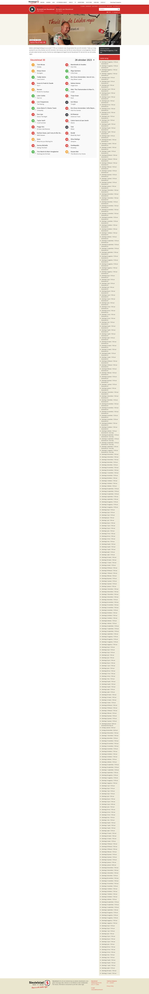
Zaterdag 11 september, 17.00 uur (110, 770)
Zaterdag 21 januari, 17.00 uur (109, 581)
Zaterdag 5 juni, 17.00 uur (107, 807)
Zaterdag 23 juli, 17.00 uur (108, 650)
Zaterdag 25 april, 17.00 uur (108, 124)
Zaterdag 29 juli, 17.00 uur (108, 510)
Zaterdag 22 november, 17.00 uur (109, 209)
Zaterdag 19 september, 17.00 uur (110, 904)
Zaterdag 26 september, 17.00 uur (110, 902)
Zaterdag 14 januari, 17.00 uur (109, 583)
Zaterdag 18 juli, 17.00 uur (108, 81)
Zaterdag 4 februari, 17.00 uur (109, 576)
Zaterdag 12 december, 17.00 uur (109, 873)
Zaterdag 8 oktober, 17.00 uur (109, 620)
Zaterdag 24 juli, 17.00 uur (108, 788)
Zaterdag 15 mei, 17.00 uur (108, 815)
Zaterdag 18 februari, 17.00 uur (109, 570)
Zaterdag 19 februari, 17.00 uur (109, 708)
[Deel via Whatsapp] (105, 42)
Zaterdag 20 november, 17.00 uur (109, 743)
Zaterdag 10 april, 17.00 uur (108, 828)
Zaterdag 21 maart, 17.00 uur (108, 143)
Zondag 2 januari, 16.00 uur (108, 727)
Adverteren (81, 2)
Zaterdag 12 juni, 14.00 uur (108, 804)
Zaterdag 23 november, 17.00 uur (109, 407)
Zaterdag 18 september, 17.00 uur (110, 767)
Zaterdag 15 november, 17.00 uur (109, 213)
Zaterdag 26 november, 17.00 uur (109, 602)
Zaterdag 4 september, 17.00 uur (109, 772)
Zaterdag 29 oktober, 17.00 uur (109, 613)
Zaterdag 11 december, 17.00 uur (109, 735)
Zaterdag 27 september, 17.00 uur (110, 240)
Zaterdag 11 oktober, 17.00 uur (109, 233)
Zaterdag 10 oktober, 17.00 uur (109, 896)
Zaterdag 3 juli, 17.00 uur (107, 796)
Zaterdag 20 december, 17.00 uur (109, 194)
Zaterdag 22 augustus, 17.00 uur (109, 62)
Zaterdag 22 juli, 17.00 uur (108, 512)
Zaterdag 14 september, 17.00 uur (110, 442)
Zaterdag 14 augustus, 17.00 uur (109, 780)
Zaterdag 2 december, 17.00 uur (109, 465)
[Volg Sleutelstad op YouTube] (116, 12)
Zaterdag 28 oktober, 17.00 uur (109, 478)
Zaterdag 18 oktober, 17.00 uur (109, 229)
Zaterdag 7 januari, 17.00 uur (108, 586)
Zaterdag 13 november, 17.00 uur (109, 746)
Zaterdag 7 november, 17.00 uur (109, 886)
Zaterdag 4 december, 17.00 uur (109, 738)
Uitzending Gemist (62, 2)
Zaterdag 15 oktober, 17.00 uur (109, 618)
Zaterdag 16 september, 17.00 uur (110, 494)
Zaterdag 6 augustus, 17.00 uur (109, 644)
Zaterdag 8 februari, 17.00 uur (109, 369)
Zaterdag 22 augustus (115, 2)
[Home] (33, 2)
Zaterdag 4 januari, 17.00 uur (108, 388)
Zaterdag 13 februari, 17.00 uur (109, 849)
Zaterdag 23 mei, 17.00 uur (108, 108)
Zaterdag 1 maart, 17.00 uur (108, 357)
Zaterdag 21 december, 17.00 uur (109, 392)
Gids (53, 2)
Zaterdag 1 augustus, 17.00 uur (109, 73)
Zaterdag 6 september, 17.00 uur (109, 252)
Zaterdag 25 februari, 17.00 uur (109, 568)
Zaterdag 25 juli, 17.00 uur (108, 77)
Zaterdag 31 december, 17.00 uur (109, 589)
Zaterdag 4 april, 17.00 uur (108, 136)
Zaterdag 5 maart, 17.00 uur (108, 702)
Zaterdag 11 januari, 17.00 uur (109, 384)
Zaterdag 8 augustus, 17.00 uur (109, 69)
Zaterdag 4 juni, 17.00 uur (107, 668)
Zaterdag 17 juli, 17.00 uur (108, 791)
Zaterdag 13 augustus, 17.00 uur (109, 642)
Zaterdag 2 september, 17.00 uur (109, 499)
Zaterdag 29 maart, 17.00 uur (108, 341)
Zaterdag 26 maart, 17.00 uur (108, 694)
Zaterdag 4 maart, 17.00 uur (108, 565)
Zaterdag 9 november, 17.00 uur (109, 415)
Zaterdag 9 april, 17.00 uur (108, 689)
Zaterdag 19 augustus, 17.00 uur (109, 504)
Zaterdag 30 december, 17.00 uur (109, 454)
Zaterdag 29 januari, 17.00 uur (109, 716)
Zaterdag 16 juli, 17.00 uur (108, 652)
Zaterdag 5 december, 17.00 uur (109, 875)
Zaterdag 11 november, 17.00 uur (109, 473)
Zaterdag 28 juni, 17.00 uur (108, 291)
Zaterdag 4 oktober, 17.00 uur (109, 237)
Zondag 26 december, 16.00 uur (109, 730)
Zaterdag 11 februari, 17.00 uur (109, 573)
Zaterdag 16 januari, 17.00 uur (109, 859)
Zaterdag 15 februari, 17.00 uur (109, 365)
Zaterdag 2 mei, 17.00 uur (108, 120)
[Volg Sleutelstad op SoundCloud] (119, 12)
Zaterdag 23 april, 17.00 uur (108, 684)
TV (75, 2)
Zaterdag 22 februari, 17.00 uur (109, 361)
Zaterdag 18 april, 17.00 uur (108, 128)
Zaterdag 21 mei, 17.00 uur (108, 673)
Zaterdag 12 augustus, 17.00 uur (109, 507)
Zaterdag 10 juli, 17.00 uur (108, 793)
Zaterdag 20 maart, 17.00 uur (108, 836)
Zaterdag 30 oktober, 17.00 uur (109, 751)
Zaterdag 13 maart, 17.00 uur (108, 838)
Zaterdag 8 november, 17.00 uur (109, 217)
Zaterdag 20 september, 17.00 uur (110, 244)
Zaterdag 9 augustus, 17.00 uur (109, 268)
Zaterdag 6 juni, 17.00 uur (107, 101)
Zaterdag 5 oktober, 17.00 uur (109, 431)
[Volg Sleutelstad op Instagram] (117, 12)
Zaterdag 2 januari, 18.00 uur (108, 865)
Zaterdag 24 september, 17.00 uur (110, 626)
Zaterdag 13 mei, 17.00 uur (108, 539)
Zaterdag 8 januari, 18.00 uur (108, 723)
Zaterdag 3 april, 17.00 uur (108, 830)
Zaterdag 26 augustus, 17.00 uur (109, 502)
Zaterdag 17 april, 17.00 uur (108, 825)
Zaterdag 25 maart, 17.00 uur (108, 557)
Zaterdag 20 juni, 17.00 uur (108, 93)
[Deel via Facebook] (108, 42)
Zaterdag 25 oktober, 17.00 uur (109, 225)
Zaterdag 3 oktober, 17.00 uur (109, 899)
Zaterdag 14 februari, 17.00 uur (109, 163)
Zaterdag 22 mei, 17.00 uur (108, 812)
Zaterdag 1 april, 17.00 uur (108, 554)
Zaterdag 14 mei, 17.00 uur (108, 676)
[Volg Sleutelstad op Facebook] (113, 12)
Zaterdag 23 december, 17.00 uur (109, 457)
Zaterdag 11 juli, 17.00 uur (108, 931)
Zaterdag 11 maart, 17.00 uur (108, 562)
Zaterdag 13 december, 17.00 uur (109, 198)
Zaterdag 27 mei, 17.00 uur (108, 533)
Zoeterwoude (116, 6)
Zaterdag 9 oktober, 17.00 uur (109, 759)
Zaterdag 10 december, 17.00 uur (109, 597)
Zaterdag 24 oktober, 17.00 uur (109, 891)
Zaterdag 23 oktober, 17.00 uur (109, 754)
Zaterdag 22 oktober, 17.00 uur (109, 615)
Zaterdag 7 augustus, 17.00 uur (109, 783)
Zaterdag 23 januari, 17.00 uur (109, 857)
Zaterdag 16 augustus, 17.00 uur (109, 264)
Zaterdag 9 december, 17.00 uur (109, 462)
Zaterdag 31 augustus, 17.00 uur (109, 450)
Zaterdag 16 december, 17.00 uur (109, 459)
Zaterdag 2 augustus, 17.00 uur (109, 271)
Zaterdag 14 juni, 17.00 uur (108, 299)
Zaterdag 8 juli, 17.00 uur (107, 517)
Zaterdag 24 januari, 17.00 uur (109, 174)
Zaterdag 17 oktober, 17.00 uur (109, 894)
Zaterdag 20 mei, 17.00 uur (108, 536)
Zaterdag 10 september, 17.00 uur (110, 631)
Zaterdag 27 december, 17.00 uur (109, 190)
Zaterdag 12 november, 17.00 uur (109, 607)
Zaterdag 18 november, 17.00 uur (109, 470)
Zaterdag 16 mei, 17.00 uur (108, 112)
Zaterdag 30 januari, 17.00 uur (109, 854)
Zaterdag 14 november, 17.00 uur (109, 883)
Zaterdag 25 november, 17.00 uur (109, 467)
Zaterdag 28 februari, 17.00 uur (109, 155)
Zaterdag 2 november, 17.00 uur (109, 419)
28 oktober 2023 (83, 59)
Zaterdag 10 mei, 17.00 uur (108, 318)
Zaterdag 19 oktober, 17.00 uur (109, 427)
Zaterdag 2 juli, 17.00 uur (107, 657)
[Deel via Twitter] (111, 42)
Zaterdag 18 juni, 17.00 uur (108, 663)
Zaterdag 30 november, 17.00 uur (109, 404)
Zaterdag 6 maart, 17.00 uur (108, 841)
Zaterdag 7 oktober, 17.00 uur (109, 486)
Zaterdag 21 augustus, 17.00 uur (109, 778)
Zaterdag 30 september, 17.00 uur (110, 488)
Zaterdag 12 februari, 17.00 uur (109, 710)
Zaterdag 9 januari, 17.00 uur (108, 862)
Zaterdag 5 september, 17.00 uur (109, 910)
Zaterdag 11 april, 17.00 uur (108, 132)
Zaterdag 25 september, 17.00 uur (110, 764)
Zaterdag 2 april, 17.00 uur (108, 692)
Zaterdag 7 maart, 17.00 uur (108, 151)
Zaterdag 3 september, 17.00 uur (109, 634)
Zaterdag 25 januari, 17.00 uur (109, 376)
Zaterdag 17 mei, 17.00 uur (108, 314)
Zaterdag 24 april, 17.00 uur (108, 822)
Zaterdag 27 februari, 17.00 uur (109, 844)
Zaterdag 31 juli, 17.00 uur (108, 785)
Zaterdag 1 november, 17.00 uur (109, 221)
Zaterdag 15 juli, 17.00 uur (108, 515)
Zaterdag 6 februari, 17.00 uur (109, 852)
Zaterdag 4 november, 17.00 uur (109, 475)
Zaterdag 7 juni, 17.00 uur (107, 303)
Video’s (71, 2)
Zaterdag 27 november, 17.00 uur (109, 741)
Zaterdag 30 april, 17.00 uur (108, 681)
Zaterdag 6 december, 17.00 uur (109, 202)
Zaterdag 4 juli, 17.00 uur (107, 85)
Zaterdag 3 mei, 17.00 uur (108, 322)
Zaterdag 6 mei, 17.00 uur (108, 541)
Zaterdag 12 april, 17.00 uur (108, 334)
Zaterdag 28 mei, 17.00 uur (108, 671)
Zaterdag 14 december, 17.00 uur (109, 396)
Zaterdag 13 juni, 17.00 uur (108, 97)
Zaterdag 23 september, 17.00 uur (110, 491)
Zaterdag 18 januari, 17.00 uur (109, 380)
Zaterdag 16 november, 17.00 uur (109, 411)
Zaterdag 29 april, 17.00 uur (108, 544)
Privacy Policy (110, 986)
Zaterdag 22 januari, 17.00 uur (109, 718)
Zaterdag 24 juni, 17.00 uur (108, 523)
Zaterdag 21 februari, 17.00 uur (109, 159)
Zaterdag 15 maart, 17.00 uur (108, 349)
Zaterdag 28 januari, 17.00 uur (109, 578)
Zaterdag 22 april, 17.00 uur (108, 547)
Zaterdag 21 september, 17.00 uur (110, 439)
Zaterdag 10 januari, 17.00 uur (109, 182)
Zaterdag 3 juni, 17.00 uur (107, 531)
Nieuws (42, 2)
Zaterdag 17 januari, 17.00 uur (109, 178)
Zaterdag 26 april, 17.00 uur (108, 326)
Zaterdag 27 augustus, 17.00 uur (109, 636)
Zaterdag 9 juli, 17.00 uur (107, 655)
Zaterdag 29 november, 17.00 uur (109, 205)
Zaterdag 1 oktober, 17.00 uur (109, 623)
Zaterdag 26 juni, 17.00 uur (108, 799)
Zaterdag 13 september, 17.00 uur (110, 248)
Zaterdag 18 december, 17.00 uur (109, 733)
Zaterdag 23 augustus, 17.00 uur (109, 260)
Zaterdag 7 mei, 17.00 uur (108, 679)
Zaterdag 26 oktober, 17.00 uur (109, 423)
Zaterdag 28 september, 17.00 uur (110, 435)
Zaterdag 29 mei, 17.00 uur (108, 809)
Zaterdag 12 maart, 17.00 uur (108, 700)
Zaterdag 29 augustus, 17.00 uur (109, 912)
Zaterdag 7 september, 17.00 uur (109, 446)
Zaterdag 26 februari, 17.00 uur (109, 705)
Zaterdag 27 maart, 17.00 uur (108, 833)
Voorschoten (102, 6)
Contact (103, 2)
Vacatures (89, 2)
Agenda (48, 2)
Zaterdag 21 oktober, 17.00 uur (109, 480)
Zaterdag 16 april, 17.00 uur (108, 687)
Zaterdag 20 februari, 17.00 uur (109, 846)
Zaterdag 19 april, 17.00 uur (108, 330)
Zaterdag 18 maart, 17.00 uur (108, 560)
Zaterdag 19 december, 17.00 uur (109, 870)
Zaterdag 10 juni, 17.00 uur (108, 528)
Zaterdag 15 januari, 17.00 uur (109, 721)
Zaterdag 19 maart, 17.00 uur (108, 697)
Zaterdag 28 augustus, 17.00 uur (109, 775)
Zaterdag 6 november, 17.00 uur (109, 749)
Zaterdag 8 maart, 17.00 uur (108, 353)
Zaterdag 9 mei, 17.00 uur (108, 116)
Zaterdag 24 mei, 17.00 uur (108, 310)
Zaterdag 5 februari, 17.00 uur (109, 713)
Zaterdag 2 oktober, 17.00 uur (109, 762)
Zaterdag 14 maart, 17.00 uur (108, 147)
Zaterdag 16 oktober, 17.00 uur (109, 756)
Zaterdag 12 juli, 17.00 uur (108, 283)
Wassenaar (109, 6)
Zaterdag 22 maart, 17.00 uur (108, 345)
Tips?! (109, 12)
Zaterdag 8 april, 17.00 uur (108, 552)
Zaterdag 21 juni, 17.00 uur (108, 295)
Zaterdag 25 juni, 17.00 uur (108, 660)
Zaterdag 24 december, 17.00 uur (109, 591)
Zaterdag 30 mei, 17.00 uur (108, 104)
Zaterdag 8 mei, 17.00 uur (108, 817)
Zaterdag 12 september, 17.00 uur (110, 907)
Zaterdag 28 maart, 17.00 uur (108, 139)
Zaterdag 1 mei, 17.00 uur (108, 820)
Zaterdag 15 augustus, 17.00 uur (109, 66)
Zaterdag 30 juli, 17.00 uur (108, 647)
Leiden (83, 6)
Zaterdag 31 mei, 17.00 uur (108, 306)
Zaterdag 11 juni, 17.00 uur (108, 665)
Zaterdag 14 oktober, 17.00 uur (109, 483)
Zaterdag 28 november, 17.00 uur (109, 878)
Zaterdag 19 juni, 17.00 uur (108, 801)
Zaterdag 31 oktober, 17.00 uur (109, 889)
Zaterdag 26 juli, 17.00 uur (108, 275)
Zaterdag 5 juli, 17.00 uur (107, 287)
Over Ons (96, 2)
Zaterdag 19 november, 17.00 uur (109, 605)
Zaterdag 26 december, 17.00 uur (109, 867)
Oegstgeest (95, 6)
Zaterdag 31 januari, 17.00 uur (109, 170)
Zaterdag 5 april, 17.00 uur (108, 338)
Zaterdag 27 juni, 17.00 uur (108, 89)
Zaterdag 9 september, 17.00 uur (109, 496)
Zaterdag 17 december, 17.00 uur (109, 594)
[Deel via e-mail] (117, 42)
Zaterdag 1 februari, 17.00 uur (109, 372)
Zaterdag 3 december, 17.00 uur (109, 599)
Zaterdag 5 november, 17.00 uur (109, 610)
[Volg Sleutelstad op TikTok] (114, 12)
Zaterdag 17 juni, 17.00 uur (108, 525)
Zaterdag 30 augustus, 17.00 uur (109, 256)
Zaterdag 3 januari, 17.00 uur (108, 186)
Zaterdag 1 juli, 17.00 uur (107, 520)
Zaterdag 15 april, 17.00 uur (108, 549)
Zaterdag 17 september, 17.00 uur (110, 628)
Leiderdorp (88, 6)
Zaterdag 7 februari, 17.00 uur (109, 167)
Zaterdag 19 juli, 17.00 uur (108, 279)
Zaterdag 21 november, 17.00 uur (109, 881)
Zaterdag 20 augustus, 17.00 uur (109, 639)
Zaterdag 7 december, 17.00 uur (109, 400)
